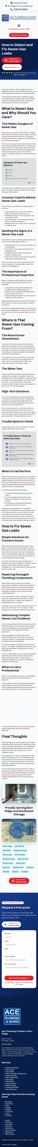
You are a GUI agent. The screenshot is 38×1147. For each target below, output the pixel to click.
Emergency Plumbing (11, 1067)
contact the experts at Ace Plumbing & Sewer (18, 774)
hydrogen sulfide (19, 350)
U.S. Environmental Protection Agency (16, 589)
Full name (8, 933)
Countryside (9, 1104)
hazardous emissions (24, 312)
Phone (6, 941)
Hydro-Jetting (9, 1071)
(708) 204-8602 (21, 9)
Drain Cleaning (9, 1069)
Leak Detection (9, 1081)
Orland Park (9, 1124)
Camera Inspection (11, 1075)
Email (6, 949)
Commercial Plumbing (12, 1087)
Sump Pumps (9, 1079)
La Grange (8, 1115)
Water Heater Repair (11, 1077)
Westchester (9, 1128)
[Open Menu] (19, 25)
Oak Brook (8, 1122)
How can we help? (10, 964)
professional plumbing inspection (12, 282)
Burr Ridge (8, 1102)
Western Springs (10, 1130)
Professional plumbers (25, 482)
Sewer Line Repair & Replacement (16, 1073)
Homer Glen (9, 1111)
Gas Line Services (11, 1083)
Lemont (7, 1120)
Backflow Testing (10, 1085)
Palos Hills (8, 1126)
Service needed (9, 956)
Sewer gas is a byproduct (9, 132)
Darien (7, 1105)
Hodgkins (8, 1109)
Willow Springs (9, 1134)
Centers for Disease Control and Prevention (18, 144)
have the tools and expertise (25, 726)
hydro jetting (20, 644)
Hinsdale (8, 1107)
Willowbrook (9, 1132)
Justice (7, 1113)
